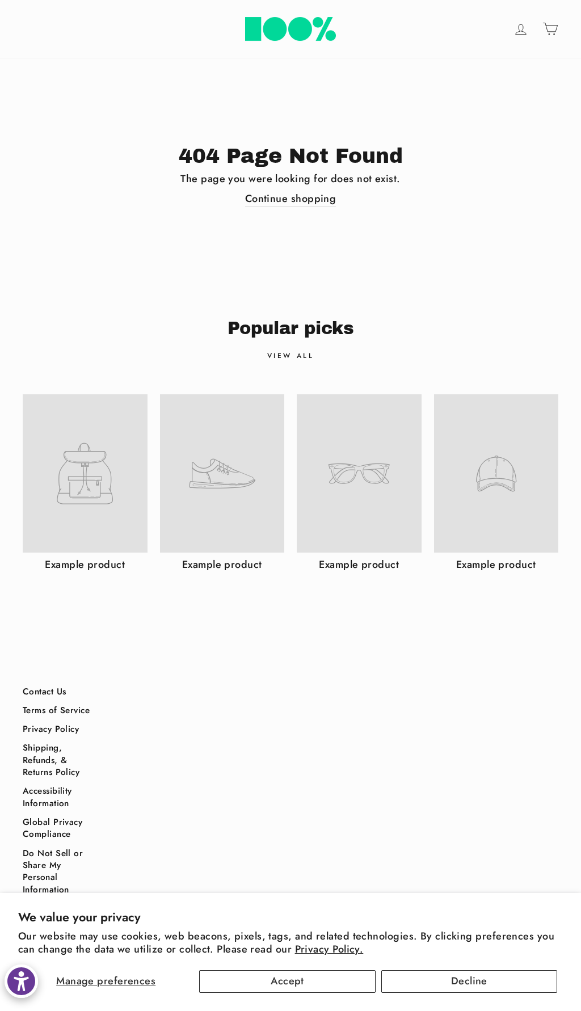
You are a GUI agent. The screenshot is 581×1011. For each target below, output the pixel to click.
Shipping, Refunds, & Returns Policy (51, 760)
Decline (469, 981)
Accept (287, 981)
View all (290, 356)
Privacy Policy (51, 729)
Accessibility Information (47, 797)
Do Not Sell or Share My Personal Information (53, 871)
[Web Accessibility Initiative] (21, 981)
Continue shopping (290, 199)
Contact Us (44, 691)
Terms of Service (56, 710)
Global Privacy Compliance (52, 828)
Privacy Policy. (329, 949)
